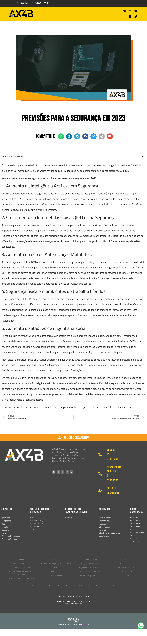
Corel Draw (134, 541)
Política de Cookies (9, 539)
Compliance (6, 521)
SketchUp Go (135, 520)
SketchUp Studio (136, 526)
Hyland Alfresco (36, 523)
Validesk (133, 538)
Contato (4, 527)
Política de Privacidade (10, 536)
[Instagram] (130, 11)
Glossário (5, 530)
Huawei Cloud (70, 517)
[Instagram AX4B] (58, 472)
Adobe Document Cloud (137, 534)
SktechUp (134, 517)
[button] (61, 136)
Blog (3, 524)
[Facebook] (130, 16)
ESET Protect (104, 527)
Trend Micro (104, 521)
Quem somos (6, 518)
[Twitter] (136, 16)
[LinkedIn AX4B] (53, 472)
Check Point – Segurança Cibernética (109, 534)
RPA (31, 517)
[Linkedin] (124, 11)
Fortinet (102, 530)
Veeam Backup (105, 518)
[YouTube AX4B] (62, 472)
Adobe (132, 529)
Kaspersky (103, 524)
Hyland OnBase (36, 526)
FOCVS (33, 529)
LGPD (3, 533)
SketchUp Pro (135, 523)
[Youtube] (136, 11)
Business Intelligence (38, 520)
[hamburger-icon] (114, 14)
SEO (87, 625)
